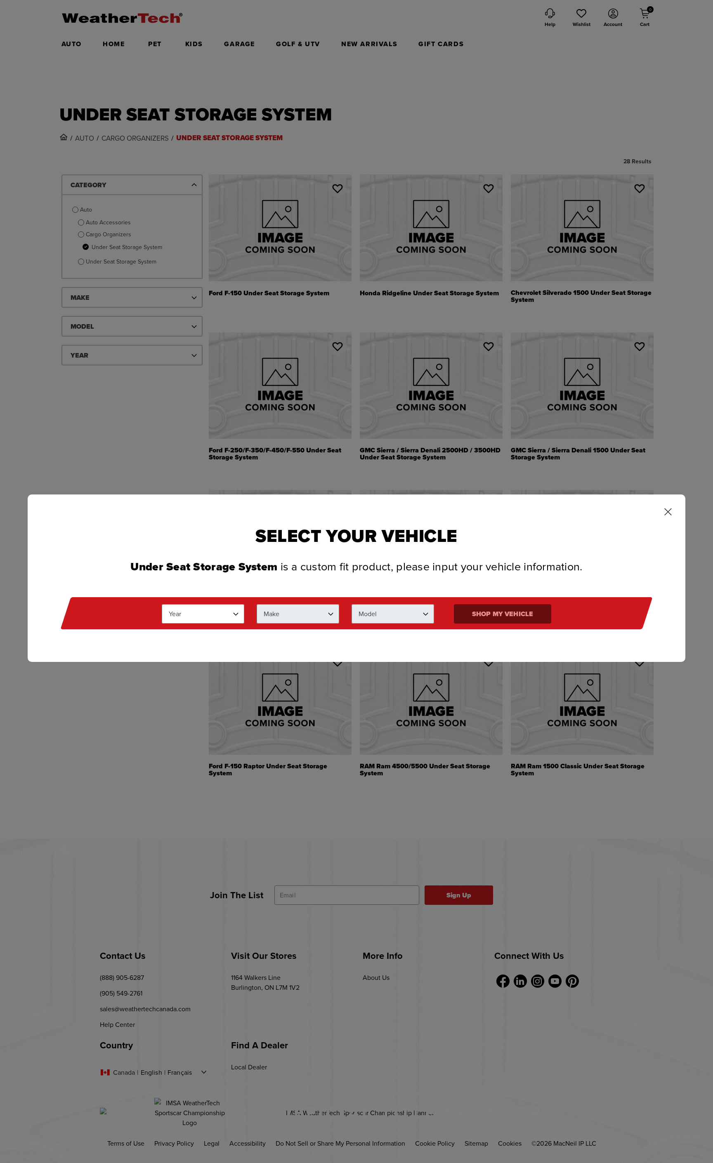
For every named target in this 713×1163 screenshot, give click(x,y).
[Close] (668, 512)
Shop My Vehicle (502, 614)
